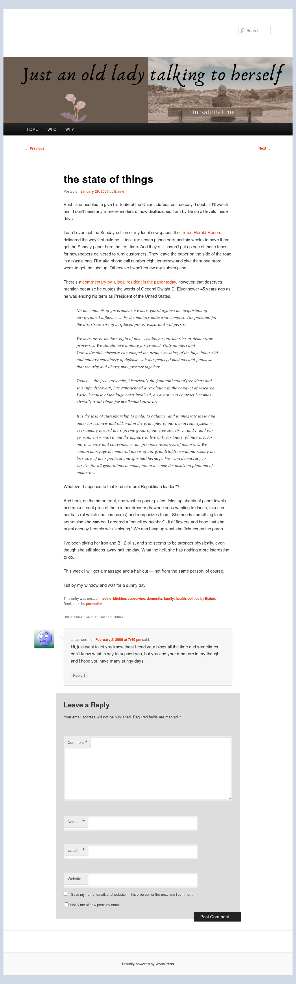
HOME (32, 129)
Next (264, 148)
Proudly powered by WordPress (148, 963)
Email (76, 850)
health (181, 598)
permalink (94, 603)
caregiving (136, 598)
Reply (79, 675)
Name (76, 821)
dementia (154, 598)
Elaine (119, 191)
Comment (78, 742)
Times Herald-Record (200, 232)
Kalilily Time (50, 30)
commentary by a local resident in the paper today (129, 282)
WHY (69, 129)
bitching (119, 598)
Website (74, 878)
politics (193, 598)
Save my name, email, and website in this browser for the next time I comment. (132, 894)
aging (106, 598)
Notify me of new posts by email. (95, 904)
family (169, 598)
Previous (35, 148)
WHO (51, 129)
